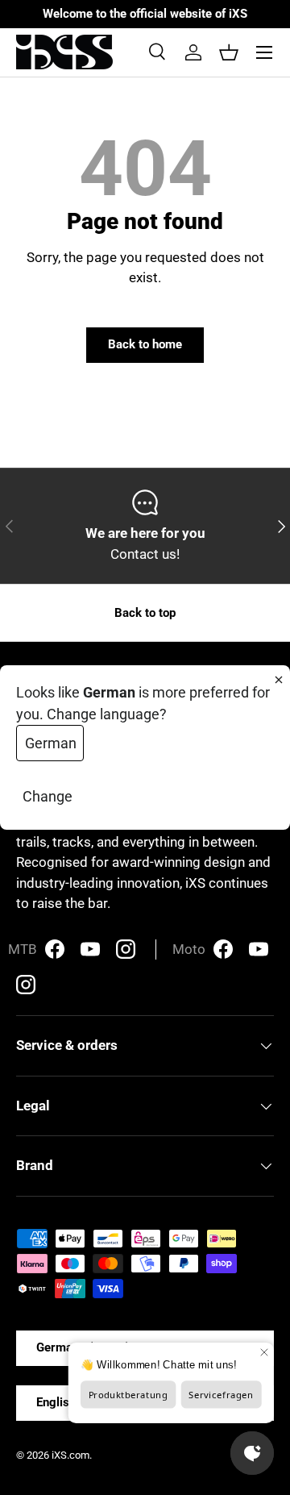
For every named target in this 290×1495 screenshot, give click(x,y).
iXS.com (70, 1455)
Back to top (145, 613)
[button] (228, 52)
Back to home (145, 344)
